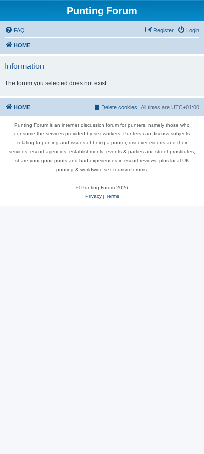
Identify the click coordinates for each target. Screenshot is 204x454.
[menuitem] (15, 30)
